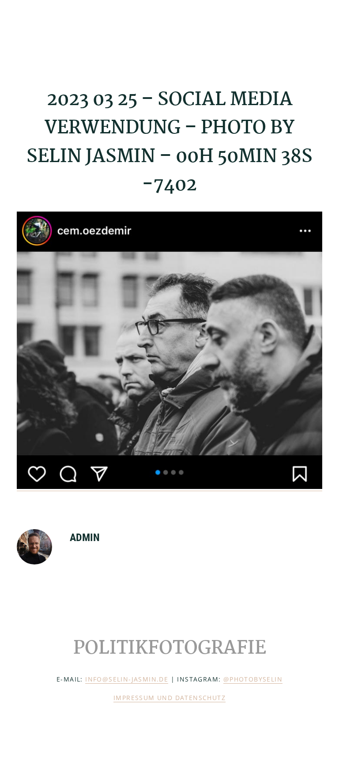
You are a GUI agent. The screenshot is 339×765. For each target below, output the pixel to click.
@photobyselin (252, 679)
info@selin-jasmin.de (126, 679)
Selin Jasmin (61, 34)
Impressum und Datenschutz (169, 697)
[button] (316, 34)
